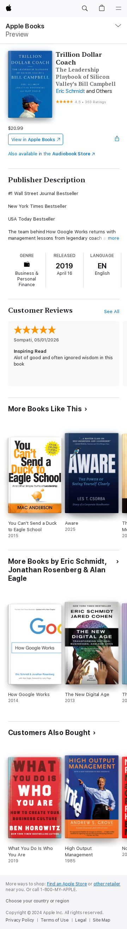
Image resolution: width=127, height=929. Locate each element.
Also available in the (49, 153)
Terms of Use (55, 920)
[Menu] (118, 8)
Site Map (101, 920)
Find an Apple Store (67, 883)
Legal (80, 920)
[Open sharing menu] (117, 139)
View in (33, 139)
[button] (84, 8)
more (113, 238)
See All (111, 311)
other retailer (106, 883)
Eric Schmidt (70, 91)
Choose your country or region (37, 901)
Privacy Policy (20, 920)
